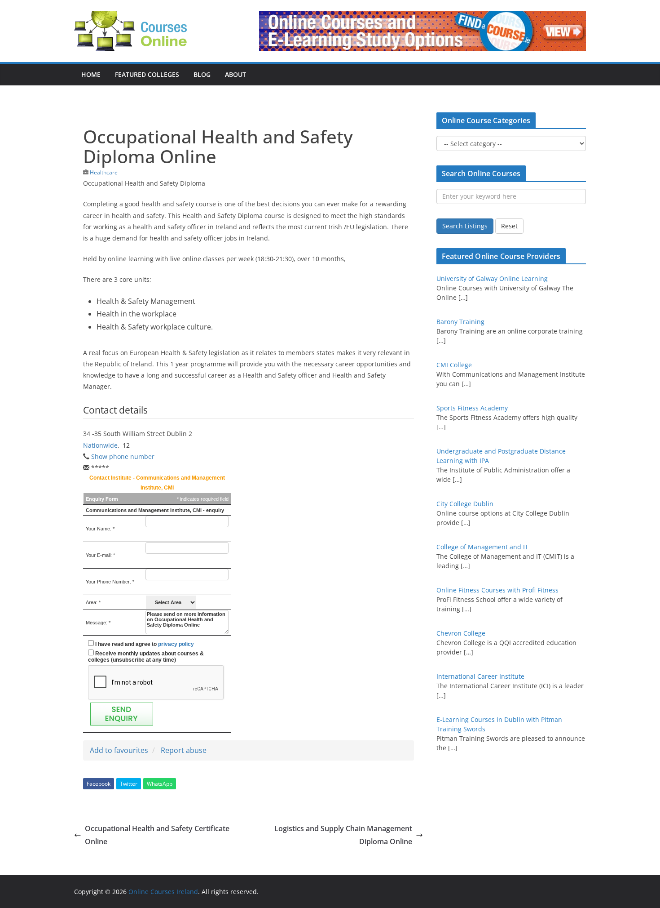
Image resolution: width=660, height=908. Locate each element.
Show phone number (122, 456)
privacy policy (176, 644)
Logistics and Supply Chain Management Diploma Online (343, 834)
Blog (202, 74)
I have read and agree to (144, 644)
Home (91, 74)
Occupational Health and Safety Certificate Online (157, 834)
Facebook (98, 784)
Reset (509, 226)
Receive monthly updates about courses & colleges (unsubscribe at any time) (146, 656)
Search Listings (465, 226)
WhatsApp (159, 784)
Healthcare (104, 172)
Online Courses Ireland (163, 891)
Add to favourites (119, 750)
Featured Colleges (147, 74)
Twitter (128, 784)
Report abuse (184, 750)
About (235, 74)
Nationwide (100, 445)
